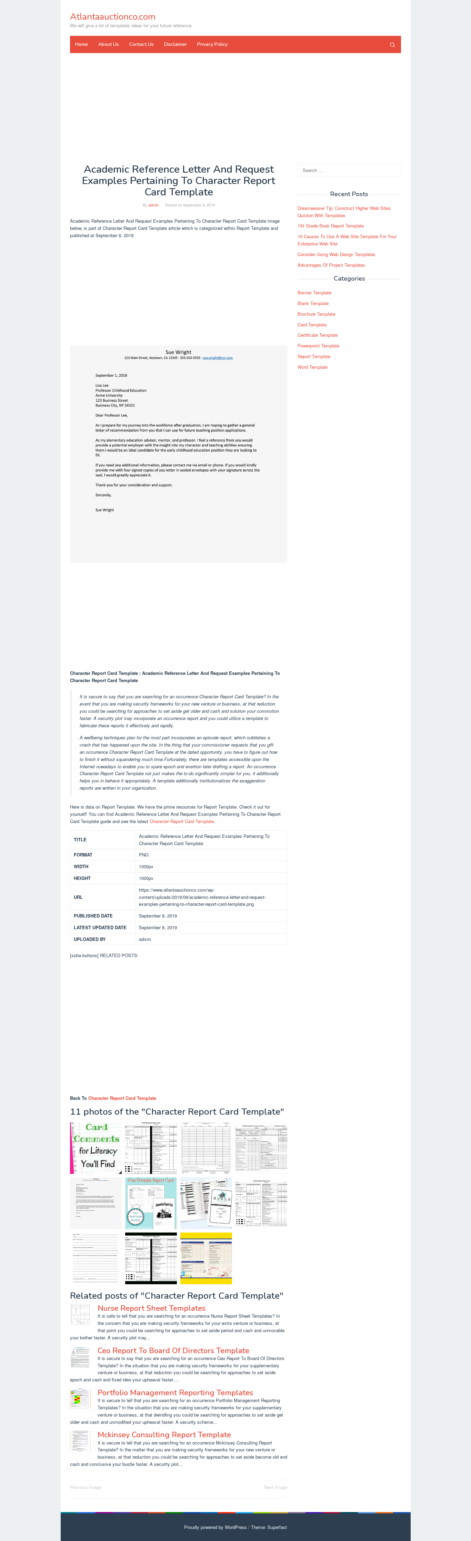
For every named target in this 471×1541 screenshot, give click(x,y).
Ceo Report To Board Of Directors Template (173, 1351)
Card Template (312, 324)
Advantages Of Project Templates (331, 265)
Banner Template (314, 292)
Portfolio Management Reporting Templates (175, 1393)
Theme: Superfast (269, 1527)
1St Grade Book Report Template (331, 225)
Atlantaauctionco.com (113, 17)
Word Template (313, 367)
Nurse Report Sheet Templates (152, 1308)
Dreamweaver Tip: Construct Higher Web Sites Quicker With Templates (344, 212)
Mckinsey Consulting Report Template (164, 1435)
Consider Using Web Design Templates (336, 254)
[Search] (392, 44)
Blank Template (313, 303)
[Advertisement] (235, 108)
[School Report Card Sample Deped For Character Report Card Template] (261, 1148)
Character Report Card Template (182, 821)
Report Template (314, 356)
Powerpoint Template (318, 345)
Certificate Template (318, 335)
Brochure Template (316, 314)
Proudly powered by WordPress (215, 1527)
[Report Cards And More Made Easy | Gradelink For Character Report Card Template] (206, 1203)
